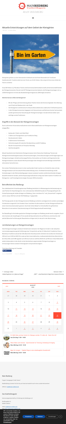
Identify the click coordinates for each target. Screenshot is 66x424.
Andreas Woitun (13, 30)
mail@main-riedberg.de (13, 387)
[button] (7, 251)
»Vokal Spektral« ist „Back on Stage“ (13, 273)
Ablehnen (40, 416)
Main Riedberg (33, 12)
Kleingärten (22, 253)
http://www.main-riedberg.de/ (12, 409)
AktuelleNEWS (9, 253)
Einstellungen (7, 422)
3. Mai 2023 (4, 30)
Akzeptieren (28, 416)
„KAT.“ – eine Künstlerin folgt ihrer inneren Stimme (49, 273)
